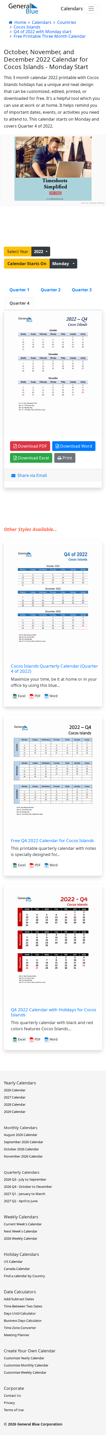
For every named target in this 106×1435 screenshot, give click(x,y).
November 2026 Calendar (23, 1156)
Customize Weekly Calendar (25, 1372)
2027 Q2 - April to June (21, 1201)
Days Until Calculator (20, 1313)
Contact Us (12, 1395)
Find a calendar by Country (24, 1276)
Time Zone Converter (20, 1327)
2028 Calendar (14, 1104)
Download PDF (32, 446)
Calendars (72, 8)
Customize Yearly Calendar (24, 1358)
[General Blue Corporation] (23, 8)
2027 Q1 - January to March (24, 1193)
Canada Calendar (17, 1268)
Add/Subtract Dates (19, 1299)
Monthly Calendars (20, 1127)
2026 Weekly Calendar (20, 1238)
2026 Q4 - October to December (28, 1186)
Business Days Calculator (23, 1320)
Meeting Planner (16, 1335)
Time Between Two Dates (23, 1306)
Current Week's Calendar (23, 1224)
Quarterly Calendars (21, 1172)
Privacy (9, 1402)
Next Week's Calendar (20, 1231)
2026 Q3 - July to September (25, 1179)
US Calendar (13, 1261)
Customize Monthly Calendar (26, 1365)
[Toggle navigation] (91, 8)
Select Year (17, 251)
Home (19, 22)
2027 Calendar (14, 1097)
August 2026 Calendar (20, 1134)
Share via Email (31, 475)
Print (66, 458)
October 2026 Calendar (21, 1149)
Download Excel (33, 458)
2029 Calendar (14, 1111)
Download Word (75, 446)
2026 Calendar (14, 1090)
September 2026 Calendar (23, 1142)
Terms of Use (14, 1410)
